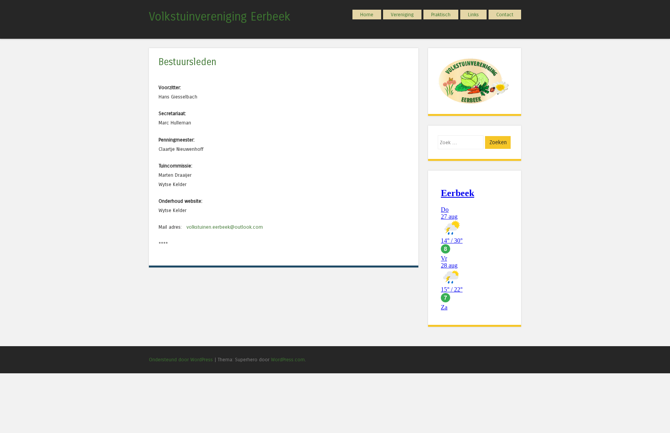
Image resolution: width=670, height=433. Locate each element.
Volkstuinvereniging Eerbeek (219, 17)
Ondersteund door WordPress (181, 359)
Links (473, 14)
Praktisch (441, 14)
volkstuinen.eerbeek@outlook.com (224, 227)
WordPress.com (288, 359)
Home (366, 14)
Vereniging (402, 14)
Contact (504, 14)
